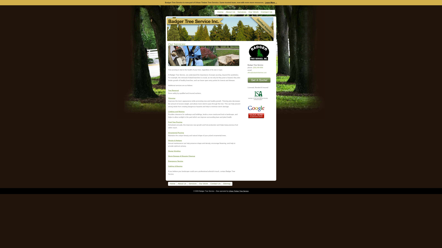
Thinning (171, 98)
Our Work (254, 12)
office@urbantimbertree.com (257, 72)
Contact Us (266, 12)
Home (220, 12)
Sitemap (227, 184)
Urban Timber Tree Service (239, 191)
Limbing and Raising (176, 112)
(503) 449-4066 (258, 67)
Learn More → (271, 3)
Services (241, 12)
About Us (230, 12)
